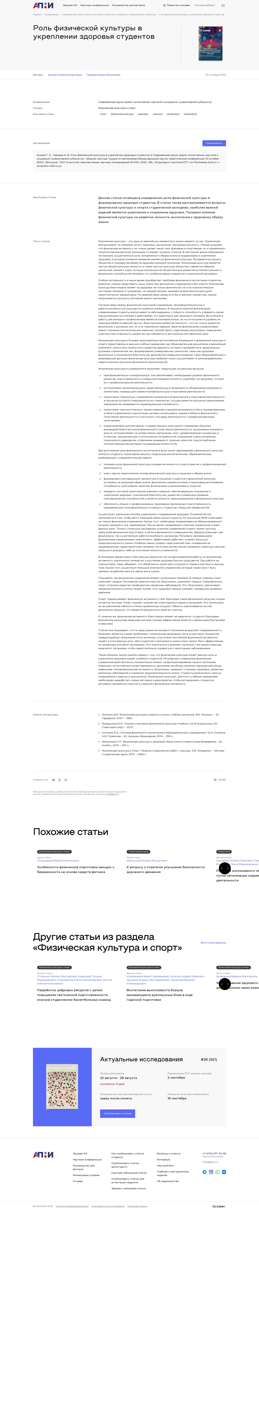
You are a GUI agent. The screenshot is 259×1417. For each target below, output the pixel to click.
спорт (103, 114)
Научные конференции (94, 5)
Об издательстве (168, 1181)
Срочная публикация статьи (129, 1173)
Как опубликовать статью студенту (127, 1155)
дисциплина (173, 114)
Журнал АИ (70, 5)
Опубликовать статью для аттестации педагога (127, 1181)
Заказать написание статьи (128, 1189)
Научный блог (165, 1166)
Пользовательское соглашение (107, 1206)
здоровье (143, 114)
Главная (37, 15)
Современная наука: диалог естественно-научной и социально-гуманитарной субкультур (109, 15)
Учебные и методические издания (173, 1173)
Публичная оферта (137, 1206)
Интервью (163, 1160)
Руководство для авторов (128, 5)
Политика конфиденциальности (72, 1206)
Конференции (51, 15)
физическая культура (122, 114)
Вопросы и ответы (168, 1154)
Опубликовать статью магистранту (125, 1165)
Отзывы (78, 1181)
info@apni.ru (112, 794)
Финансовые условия (86, 1175)
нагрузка (157, 114)
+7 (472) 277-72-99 (214, 1154)
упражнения (190, 114)
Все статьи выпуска (213, 943)
